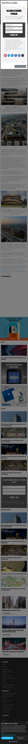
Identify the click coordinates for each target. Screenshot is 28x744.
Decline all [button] (20, 738)
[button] (14, 735)
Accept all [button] (7, 738)
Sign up (14, 35)
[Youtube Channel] (5, 55)
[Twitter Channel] (9, 55)
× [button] (26, 722)
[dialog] (14, 732)
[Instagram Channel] (19, 55)
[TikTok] (22, 55)
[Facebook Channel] (15, 55)
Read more (3, 733)
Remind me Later (20, 66)
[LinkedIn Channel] (12, 55)
